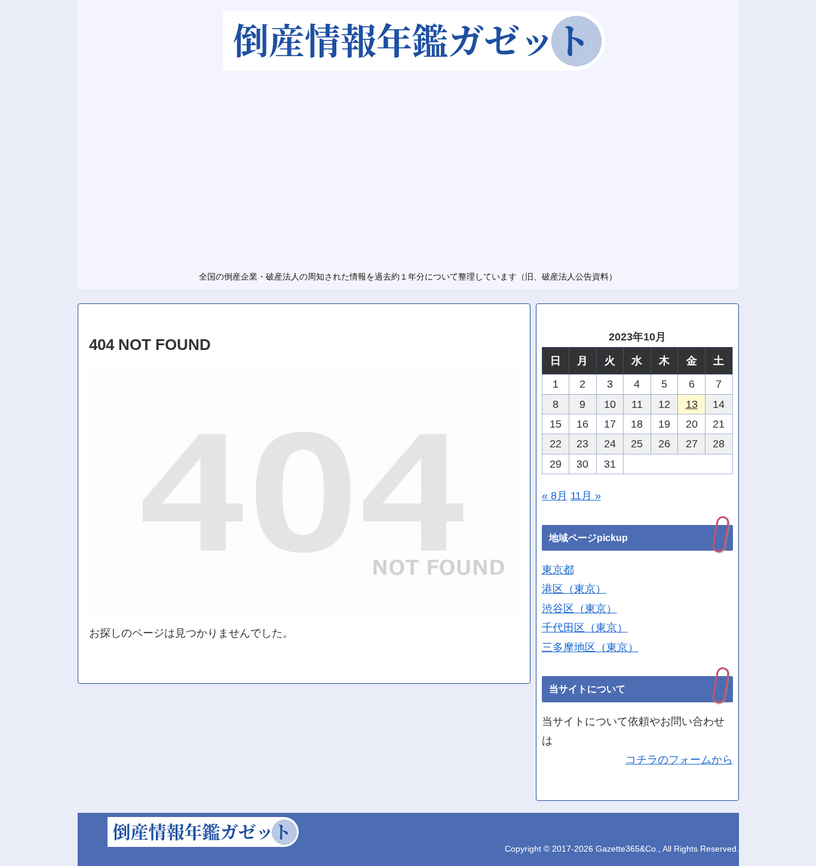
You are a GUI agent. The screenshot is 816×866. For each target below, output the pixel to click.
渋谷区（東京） (579, 609)
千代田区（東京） (585, 628)
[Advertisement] (408, 169)
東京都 (558, 570)
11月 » (585, 496)
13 (692, 404)
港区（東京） (574, 589)
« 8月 (554, 496)
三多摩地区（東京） (590, 647)
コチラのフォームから (679, 760)
